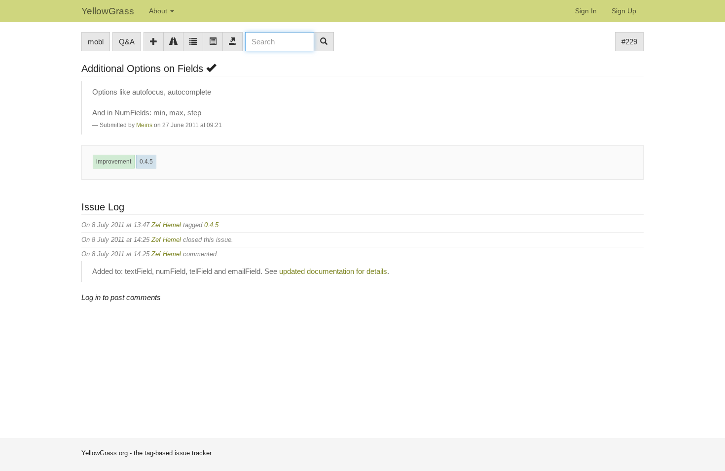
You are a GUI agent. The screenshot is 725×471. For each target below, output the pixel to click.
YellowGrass (107, 11)
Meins (144, 125)
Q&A (127, 41)
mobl (96, 41)
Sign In (586, 11)
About (159, 11)
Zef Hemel (166, 225)
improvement (113, 161)
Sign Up (624, 11)
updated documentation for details (333, 271)
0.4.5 (146, 161)
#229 (629, 41)
